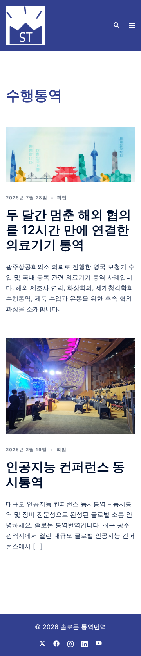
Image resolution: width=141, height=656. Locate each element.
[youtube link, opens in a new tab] (99, 643)
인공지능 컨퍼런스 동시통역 (65, 474)
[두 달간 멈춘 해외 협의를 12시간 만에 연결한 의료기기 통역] (70, 154)
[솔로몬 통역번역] (25, 24)
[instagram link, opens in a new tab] (70, 643)
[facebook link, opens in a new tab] (56, 643)
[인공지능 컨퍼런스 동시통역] (70, 386)
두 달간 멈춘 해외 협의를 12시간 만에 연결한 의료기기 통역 (68, 229)
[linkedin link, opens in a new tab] (84, 643)
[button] (116, 25)
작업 (62, 197)
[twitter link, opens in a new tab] (42, 643)
